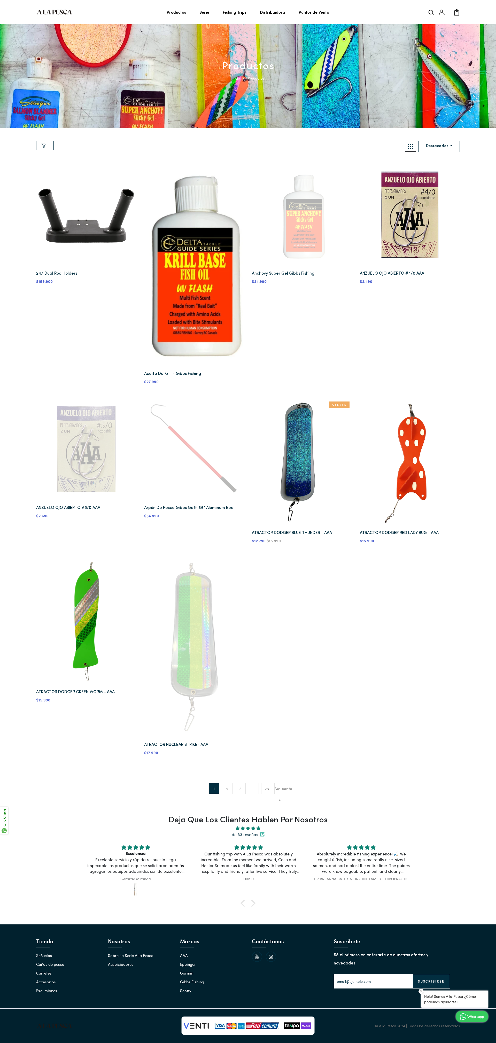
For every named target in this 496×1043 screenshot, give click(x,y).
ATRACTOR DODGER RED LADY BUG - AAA (399, 533)
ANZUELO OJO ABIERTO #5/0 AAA (68, 508)
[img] (248, 828)
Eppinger (188, 964)
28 (267, 788)
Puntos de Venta (314, 12)
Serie (204, 12)
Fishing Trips (234, 12)
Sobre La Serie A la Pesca (130, 955)
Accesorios (46, 981)
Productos (176, 12)
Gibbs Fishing (192, 981)
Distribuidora (272, 12)
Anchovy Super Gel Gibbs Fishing (283, 274)
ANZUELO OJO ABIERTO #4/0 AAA (392, 274)
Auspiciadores (120, 964)
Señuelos (44, 955)
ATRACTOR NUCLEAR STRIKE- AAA (176, 745)
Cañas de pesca (50, 964)
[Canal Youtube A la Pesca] (257, 957)
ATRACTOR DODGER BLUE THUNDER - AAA (292, 533)
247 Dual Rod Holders (56, 274)
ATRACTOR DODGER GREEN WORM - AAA (75, 692)
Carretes (43, 973)
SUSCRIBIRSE (431, 981)
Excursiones (46, 990)
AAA (184, 955)
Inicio (235, 78)
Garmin (186, 973)
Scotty (185, 990)
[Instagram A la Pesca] (271, 957)
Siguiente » (280, 794)
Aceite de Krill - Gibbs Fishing (172, 374)
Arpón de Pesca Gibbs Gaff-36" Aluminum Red (189, 508)
